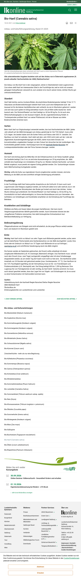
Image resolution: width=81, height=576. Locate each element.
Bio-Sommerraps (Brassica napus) (17, 364)
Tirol (5, 540)
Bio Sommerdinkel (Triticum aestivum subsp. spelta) (23, 394)
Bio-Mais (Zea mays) (12, 425)
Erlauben (40, 573)
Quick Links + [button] (72, 5)
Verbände (26, 532)
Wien (5, 547)
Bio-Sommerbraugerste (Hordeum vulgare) (20, 323)
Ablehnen (40, 567)
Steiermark (7, 536)
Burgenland (8, 518)
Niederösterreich (9, 525)
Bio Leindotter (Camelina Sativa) (16, 389)
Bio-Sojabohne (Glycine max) (15, 318)
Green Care (45, 516)
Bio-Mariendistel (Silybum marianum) (18, 313)
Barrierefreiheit (67, 547)
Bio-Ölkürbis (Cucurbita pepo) (15, 409)
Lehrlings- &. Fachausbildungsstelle (48, 524)
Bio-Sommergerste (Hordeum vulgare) (18, 328)
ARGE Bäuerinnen (47, 512)
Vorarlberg (7, 544)
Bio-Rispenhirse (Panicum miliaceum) (18, 450)
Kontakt (72, 543)
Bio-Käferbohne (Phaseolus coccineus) (18, 359)
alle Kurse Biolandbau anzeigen (22, 492)
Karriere (16, 1)
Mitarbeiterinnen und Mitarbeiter (30, 521)
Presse (34, 1)
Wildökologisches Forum (31, 540)
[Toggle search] (69, 10)
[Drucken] (67, 23)
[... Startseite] (24, 10)
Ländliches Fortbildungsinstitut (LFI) (47, 537)
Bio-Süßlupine (9, 430)
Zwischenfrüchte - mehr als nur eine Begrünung (21, 354)
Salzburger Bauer (25, 1)
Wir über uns (8, 1)
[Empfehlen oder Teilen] (75, 23)
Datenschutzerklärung (68, 545)
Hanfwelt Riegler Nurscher (55, 145)
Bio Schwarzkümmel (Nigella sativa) (17, 343)
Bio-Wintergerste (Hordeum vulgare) (17, 420)
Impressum (65, 543)
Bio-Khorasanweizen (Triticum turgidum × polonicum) (24, 404)
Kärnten (7, 521)
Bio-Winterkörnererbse (12, 379)
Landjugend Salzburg (48, 519)
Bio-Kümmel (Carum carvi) (14, 349)
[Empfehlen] (71, 23)
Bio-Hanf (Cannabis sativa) (14, 440)
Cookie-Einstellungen (68, 550)
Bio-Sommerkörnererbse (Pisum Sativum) (19, 384)
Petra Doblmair (20, 23)
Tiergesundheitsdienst (48, 546)
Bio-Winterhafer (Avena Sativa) (15, 338)
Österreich (7, 514)
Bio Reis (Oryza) (10, 399)
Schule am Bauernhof (48, 542)
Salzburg (7, 533)
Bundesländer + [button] (72, 1)
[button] (75, 9)
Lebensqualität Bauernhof (46, 530)
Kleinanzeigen (27, 536)
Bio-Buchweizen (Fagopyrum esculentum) (19, 435)
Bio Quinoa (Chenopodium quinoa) (17, 369)
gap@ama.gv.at (10, 246)
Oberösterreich (9, 529)
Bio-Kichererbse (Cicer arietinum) (16, 374)
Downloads (27, 544)
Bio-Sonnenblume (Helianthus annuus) (18, 333)
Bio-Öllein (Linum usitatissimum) (16, 445)
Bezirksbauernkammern (31, 516)
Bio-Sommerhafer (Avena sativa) (16, 414)
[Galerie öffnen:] (40, 52)
